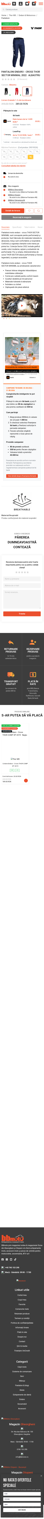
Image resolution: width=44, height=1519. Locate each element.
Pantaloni (5, 18)
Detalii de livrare (13, 211)
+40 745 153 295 (12, 1267)
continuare (22, 1510)
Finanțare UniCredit (22, 1351)
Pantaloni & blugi (22, 1385)
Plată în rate (22, 1332)
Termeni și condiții (22, 1318)
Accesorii (22, 1409)
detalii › (37, 121)
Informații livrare (22, 1327)
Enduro (22, 1399)
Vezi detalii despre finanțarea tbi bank (22, 476)
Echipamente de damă (22, 1395)
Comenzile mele (22, 1309)
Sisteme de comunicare (22, 1371)
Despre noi (22, 1337)
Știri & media (22, 1346)
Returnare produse (22, 1314)
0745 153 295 (22, 1449)
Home (3, 15)
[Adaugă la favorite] (29, 210)
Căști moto (22, 1367)
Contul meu (22, 1295)
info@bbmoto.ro (22, 1457)
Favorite (22, 1304)
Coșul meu (22, 1300)
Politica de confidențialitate (22, 1323)
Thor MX (12, 15)
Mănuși (22, 1381)
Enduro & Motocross (27, 15)
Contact (22, 1341)
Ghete (22, 1390)
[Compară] (38, 210)
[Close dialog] (41, 1476)
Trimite (22, 614)
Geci (22, 1376)
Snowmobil (22, 1404)
